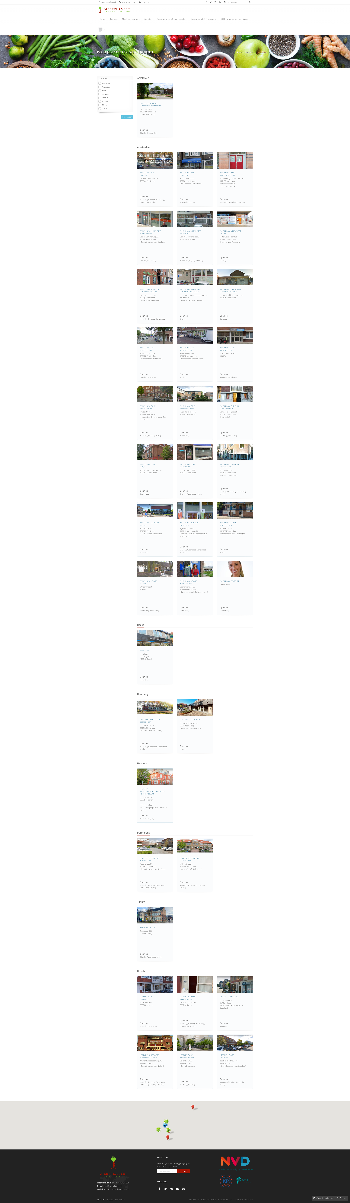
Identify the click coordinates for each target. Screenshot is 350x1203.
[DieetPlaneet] (113, 1167)
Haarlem (105, 98)
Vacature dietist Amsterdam (203, 19)
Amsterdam (106, 87)
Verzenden (183, 1171)
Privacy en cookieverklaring (202, 1200)
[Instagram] (183, 1188)
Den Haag (105, 94)
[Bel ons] (171, 1188)
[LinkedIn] (177, 1188)
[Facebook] (159, 1188)
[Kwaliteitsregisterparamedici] (225, 1181)
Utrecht (104, 108)
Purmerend (106, 101)
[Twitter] (165, 1188)
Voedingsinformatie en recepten (171, 19)
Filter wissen (127, 117)
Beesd (104, 90)
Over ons (113, 19)
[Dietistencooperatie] (245, 1180)
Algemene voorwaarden (241, 1200)
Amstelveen (106, 83)
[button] (171, 1131)
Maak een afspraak (130, 19)
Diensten (148, 19)
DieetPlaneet (119, 1200)
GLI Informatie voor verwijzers (234, 19)
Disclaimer (223, 1200)
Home (102, 19)
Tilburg (104, 105)
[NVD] (235, 1163)
